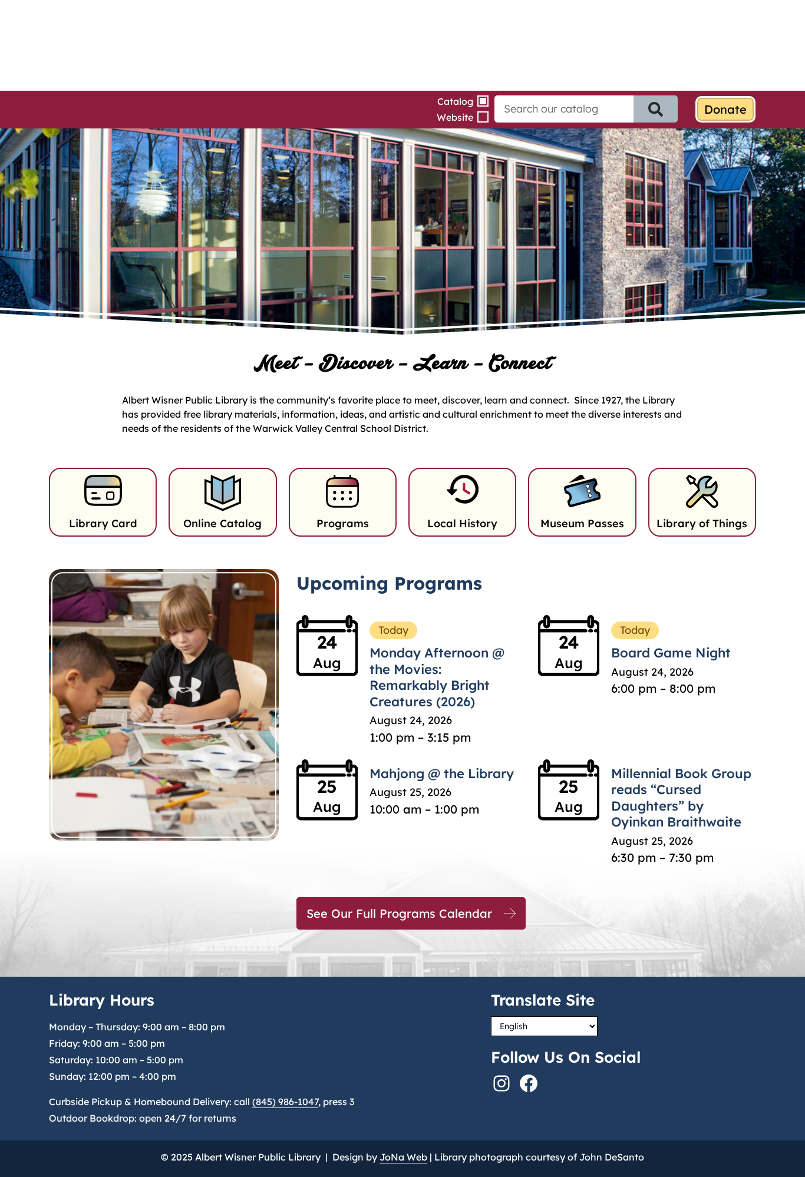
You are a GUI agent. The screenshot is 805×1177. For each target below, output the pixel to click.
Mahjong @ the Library (441, 773)
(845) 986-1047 (285, 1101)
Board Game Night (671, 652)
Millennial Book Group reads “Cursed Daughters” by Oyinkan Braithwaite (681, 798)
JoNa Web (403, 1157)
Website (455, 117)
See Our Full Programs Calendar (399, 913)
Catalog (455, 101)
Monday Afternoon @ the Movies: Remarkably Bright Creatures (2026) (436, 677)
